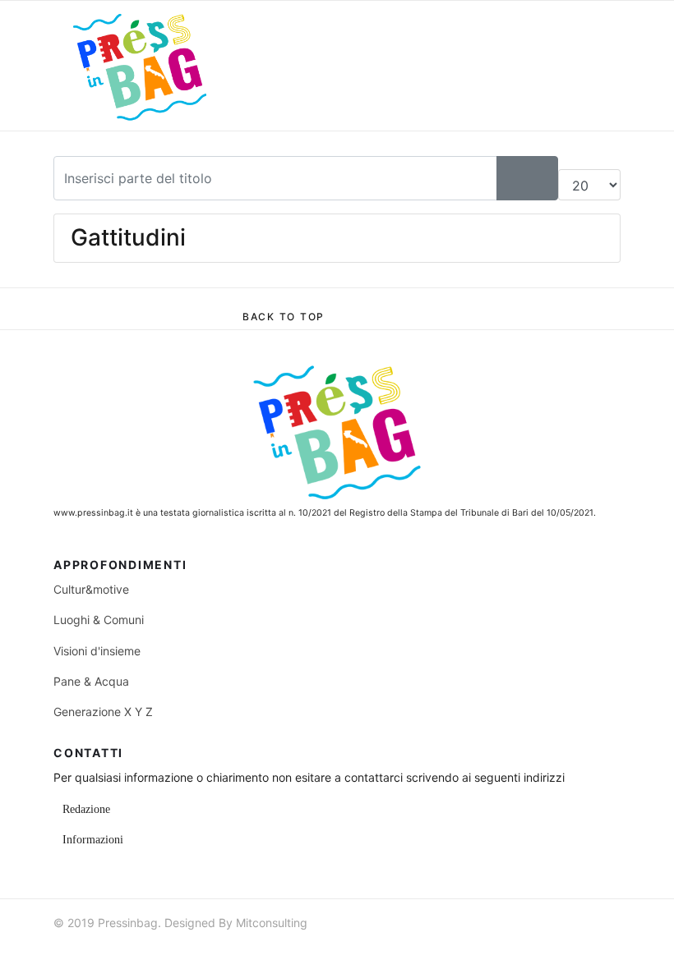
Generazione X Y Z (103, 712)
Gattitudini (128, 237)
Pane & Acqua (91, 681)
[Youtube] (583, 939)
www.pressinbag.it (93, 512)
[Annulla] (542, 178)
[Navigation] (337, 66)
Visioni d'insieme (97, 651)
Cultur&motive (91, 589)
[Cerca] (512, 178)
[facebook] (524, 939)
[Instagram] (613, 939)
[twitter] (554, 939)
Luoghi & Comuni (98, 620)
